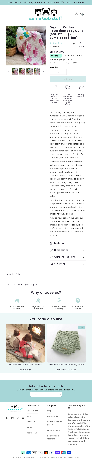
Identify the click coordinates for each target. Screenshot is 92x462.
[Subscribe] (59, 394)
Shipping (65, 63)
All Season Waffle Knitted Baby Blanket (67, 365)
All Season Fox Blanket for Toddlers (25, 365)
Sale (29, 416)
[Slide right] (43, 71)
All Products (32, 411)
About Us (31, 422)
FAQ (49, 411)
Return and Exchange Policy (20, 284)
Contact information (71, 457)
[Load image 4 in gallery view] (37, 71)
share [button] (81, 46)
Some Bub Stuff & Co (27, 457)
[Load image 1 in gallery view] (15, 71)
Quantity (54, 67)
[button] (5, 13)
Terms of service (43, 457)
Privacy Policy (53, 430)
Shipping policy (56, 457)
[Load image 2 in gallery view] (22, 71)
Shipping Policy (14, 274)
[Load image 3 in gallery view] (29, 71)
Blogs (29, 427)
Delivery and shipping (53, 437)
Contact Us (32, 433)
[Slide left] (8, 71)
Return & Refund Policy (55, 423)
